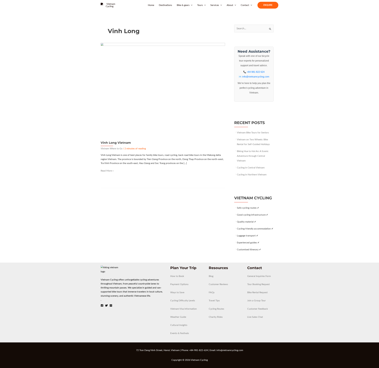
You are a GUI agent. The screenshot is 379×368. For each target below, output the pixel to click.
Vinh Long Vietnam (116, 142)
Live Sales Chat (255, 317)
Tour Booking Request (258, 284)
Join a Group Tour (256, 300)
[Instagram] (111, 305)
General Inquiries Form (259, 276)
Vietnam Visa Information (183, 309)
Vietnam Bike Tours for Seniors (253, 132)
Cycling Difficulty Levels (182, 300)
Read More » (107, 171)
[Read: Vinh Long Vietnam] (163, 89)
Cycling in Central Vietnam (251, 167)
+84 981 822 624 (256, 72)
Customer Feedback (257, 309)
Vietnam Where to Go (111, 148)
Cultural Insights (178, 325)
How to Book (177, 276)
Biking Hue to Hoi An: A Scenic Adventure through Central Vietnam (253, 156)
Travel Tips (214, 300)
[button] (191, 5)
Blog (211, 276)
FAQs (212, 292)
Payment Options (179, 284)
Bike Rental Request (257, 292)
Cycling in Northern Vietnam (251, 174)
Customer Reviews (218, 284)
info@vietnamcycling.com (255, 76)
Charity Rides (216, 317)
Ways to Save (177, 292)
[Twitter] (106, 305)
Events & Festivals (179, 333)
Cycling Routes (216, 309)
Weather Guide (178, 317)
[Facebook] (102, 305)
